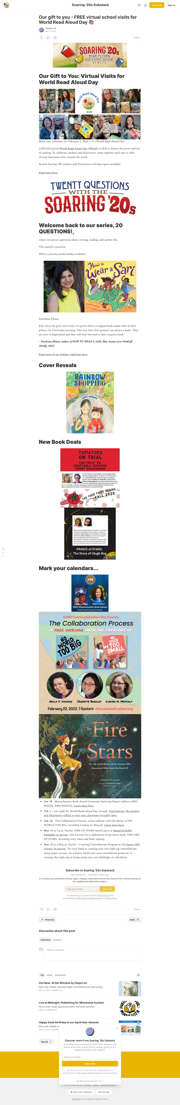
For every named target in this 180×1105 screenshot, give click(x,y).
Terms (95, 1085)
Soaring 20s (51, 28)
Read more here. (48, 173)
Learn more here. (83, 806)
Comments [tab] (45, 940)
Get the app (104, 1092)
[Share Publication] (145, 5)
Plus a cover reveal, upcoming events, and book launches (66, 1006)
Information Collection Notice (89, 1073)
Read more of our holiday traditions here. (63, 354)
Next (132, 919)
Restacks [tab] (57, 940)
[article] (90, 988)
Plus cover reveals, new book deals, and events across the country (71, 986)
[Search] (139, 5)
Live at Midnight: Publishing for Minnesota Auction (71, 1002)
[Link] (35, 79)
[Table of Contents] (3, 552)
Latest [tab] (49, 975)
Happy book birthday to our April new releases (69, 1022)
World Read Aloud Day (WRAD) (79, 149)
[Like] (41, 38)
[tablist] (51, 940)
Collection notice (108, 1085)
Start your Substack (82, 1092)
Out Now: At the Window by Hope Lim (63, 983)
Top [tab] (42, 975)
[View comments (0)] (48, 38)
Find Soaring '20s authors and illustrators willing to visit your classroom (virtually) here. (91, 813)
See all (44, 1041)
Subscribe (157, 5)
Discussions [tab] (60, 975)
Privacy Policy (111, 1073)
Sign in (171, 5)
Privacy (87, 1085)
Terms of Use (103, 1070)
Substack (76, 1099)
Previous (49, 919)
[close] (117, 1028)
